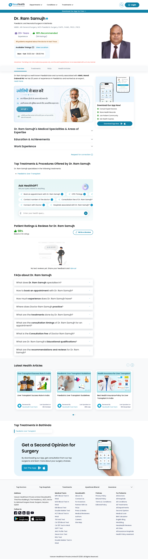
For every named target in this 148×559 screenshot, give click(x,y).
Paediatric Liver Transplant (29, 173)
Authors (78, 516)
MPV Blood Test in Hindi (62, 497)
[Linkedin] (24, 513)
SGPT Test (59, 528)
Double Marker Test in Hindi (63, 541)
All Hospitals (121, 499)
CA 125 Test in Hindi (62, 525)
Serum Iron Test (61, 534)
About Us (78, 496)
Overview (20, 68)
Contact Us (79, 499)
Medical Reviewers (82, 513)
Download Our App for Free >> (74, 11)
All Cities (119, 528)
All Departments (122, 508)
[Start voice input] (86, 213)
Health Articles (64, 68)
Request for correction (80, 154)
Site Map (78, 522)
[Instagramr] (28, 513)
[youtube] (32, 513)
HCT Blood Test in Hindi (62, 515)
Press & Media (80, 510)
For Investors (80, 502)
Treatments (36, 68)
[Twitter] (19, 513)
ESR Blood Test (60, 508)
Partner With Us (81, 505)
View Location (42, 47)
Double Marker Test (62, 510)
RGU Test (58, 537)
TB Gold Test (60, 519)
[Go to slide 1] (73, 414)
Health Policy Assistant (125, 534)
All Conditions (121, 502)
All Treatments (122, 505)
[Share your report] (21, 213)
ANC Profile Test (61, 531)
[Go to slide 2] (74, 414)
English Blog (120, 519)
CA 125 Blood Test (62, 522)
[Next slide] (132, 365)
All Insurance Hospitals (125, 531)
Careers (78, 519)
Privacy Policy (101, 496)
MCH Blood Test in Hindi (62, 503)
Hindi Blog (120, 522)
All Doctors (120, 496)
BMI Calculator (121, 516)
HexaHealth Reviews (124, 525)
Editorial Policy (101, 505)
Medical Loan (121, 513)
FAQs (49, 68)
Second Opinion (122, 510)
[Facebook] (15, 513)
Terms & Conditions (103, 502)
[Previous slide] (128, 365)
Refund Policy (101, 499)
